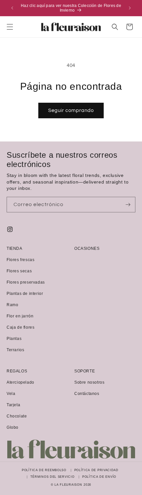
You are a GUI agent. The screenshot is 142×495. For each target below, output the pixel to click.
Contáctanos (86, 393)
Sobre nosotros (89, 382)
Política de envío (99, 476)
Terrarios (15, 350)
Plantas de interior (25, 293)
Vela (11, 393)
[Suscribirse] (128, 204)
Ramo (12, 304)
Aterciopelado (20, 382)
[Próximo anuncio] (130, 8)
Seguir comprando (71, 110)
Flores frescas (20, 259)
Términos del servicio (52, 476)
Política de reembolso (44, 470)
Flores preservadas (26, 282)
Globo (12, 427)
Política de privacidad (96, 470)
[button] (10, 27)
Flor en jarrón (20, 316)
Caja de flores (20, 327)
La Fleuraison (68, 484)
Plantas (14, 338)
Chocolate (17, 416)
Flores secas (19, 271)
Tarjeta (13, 405)
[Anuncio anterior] (12, 8)
